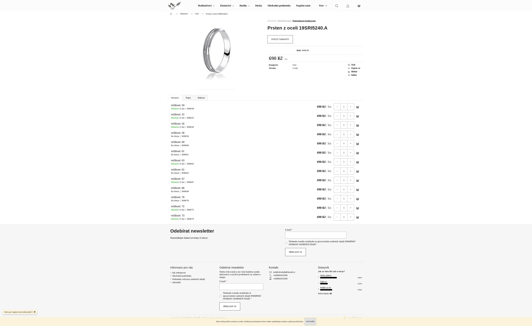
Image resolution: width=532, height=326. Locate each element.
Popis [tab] (188, 97)
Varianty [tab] (175, 97)
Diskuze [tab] (201, 97)
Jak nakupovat (179, 272)
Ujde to (323, 281)
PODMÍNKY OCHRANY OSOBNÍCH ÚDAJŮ (242, 297)
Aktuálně (176, 282)
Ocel (294, 65)
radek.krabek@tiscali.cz (284, 272)
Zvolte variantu (280, 39)
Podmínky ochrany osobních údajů (188, 279)
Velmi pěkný (325, 275)
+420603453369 (280, 275)
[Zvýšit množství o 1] (350, 106)
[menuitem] (206, 5)
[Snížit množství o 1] (337, 106)
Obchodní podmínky (181, 275)
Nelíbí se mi (325, 287)
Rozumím (310, 321)
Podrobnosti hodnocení (304, 20)
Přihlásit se (295, 252)
